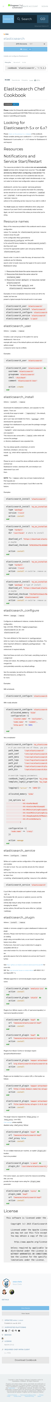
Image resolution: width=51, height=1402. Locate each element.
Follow (27, 49)
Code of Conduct (12, 1395)
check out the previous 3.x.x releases (20, 134)
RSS (6, 34)
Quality (34, 80)
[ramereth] (5, 1292)
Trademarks (11, 1388)
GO (42, 19)
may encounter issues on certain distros (21, 970)
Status (39, 1396)
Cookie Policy (17, 1396)
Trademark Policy (29, 1396)
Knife (24, 62)
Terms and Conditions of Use (28, 1395)
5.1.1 (24, 44)
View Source (25, 1308)
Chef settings (8, 1122)
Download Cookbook (25, 1360)
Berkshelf (16, 62)
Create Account (29, 6)
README (7, 80)
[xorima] (12, 1292)
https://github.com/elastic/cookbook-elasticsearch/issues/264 (25, 965)
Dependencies (16, 80)
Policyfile (8, 62)
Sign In (45, 6)
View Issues (25, 1313)
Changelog (25, 80)
